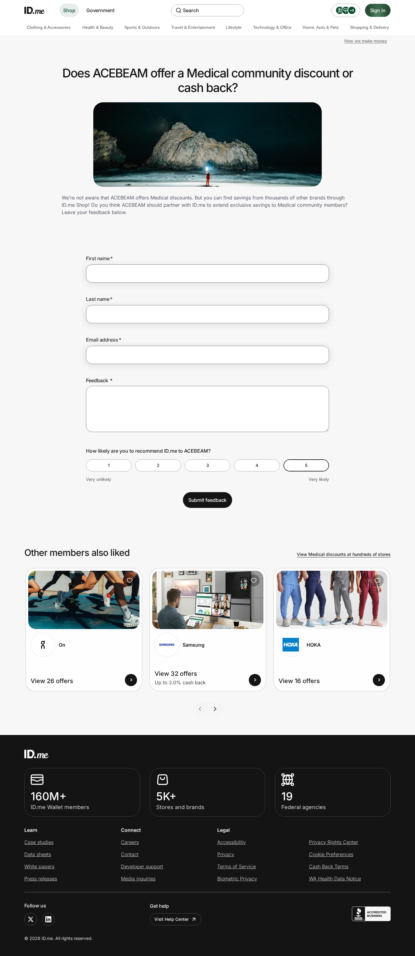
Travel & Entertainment (193, 27)
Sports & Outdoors (142, 27)
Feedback (99, 380)
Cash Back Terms (328, 866)
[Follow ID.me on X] (30, 919)
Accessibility (231, 842)
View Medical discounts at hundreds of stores (344, 554)
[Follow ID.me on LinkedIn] (48, 919)
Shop (69, 10)
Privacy (225, 854)
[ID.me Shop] (38, 10)
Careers (130, 842)
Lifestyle (234, 27)
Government (100, 10)
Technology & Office (272, 27)
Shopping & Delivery (369, 27)
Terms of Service (236, 866)
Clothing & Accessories (48, 27)
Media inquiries (138, 879)
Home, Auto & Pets (321, 27)
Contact (130, 854)
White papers (39, 866)
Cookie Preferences (331, 854)
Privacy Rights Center (333, 842)
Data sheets (37, 854)
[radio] (109, 465)
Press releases (40, 879)
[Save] (130, 580)
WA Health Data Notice (335, 879)
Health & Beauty (97, 27)
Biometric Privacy (237, 879)
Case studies (38, 842)
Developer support (142, 866)
